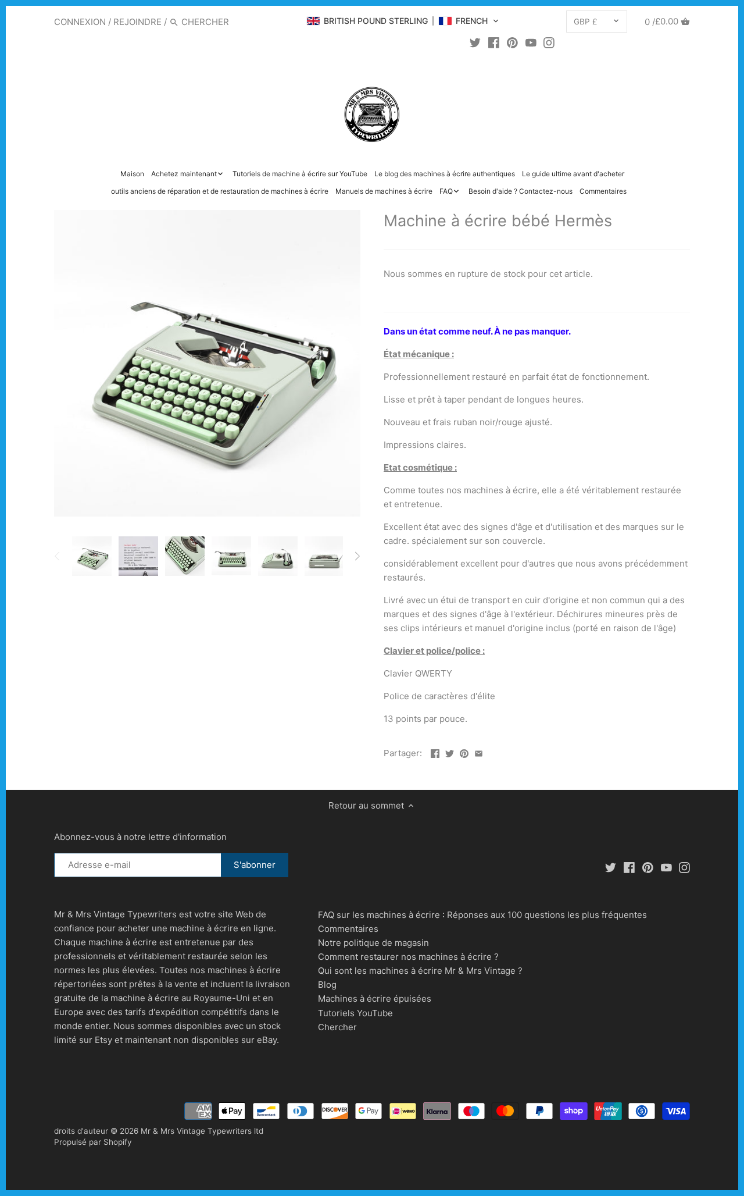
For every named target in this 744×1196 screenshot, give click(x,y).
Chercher (337, 1027)
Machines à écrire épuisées (374, 998)
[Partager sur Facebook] (435, 751)
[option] (91, 556)
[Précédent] (57, 556)
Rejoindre (137, 21)
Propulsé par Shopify (93, 1142)
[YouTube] (530, 42)
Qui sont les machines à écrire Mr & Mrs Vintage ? (420, 970)
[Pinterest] (512, 42)
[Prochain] (357, 556)
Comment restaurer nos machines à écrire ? (408, 956)
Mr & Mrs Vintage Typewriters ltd (202, 1131)
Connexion (80, 21)
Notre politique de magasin (373, 942)
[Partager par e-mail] (478, 751)
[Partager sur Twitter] (449, 751)
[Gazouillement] (475, 42)
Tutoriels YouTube (355, 1013)
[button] (403, 21)
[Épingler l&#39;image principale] (464, 751)
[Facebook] (493, 42)
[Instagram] (549, 42)
